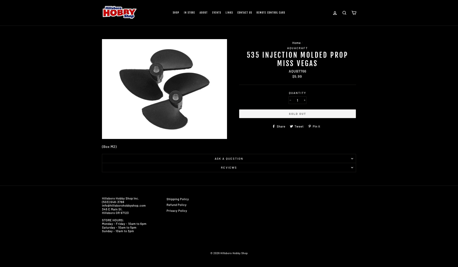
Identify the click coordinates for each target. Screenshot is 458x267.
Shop (176, 12)
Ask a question (229, 158)
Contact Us (244, 12)
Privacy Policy (177, 210)
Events (216, 12)
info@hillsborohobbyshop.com (124, 205)
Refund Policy (177, 204)
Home (296, 42)
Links (229, 12)
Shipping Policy (178, 199)
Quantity (297, 92)
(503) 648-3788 (113, 202)
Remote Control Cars (271, 12)
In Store (189, 12)
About (204, 12)
